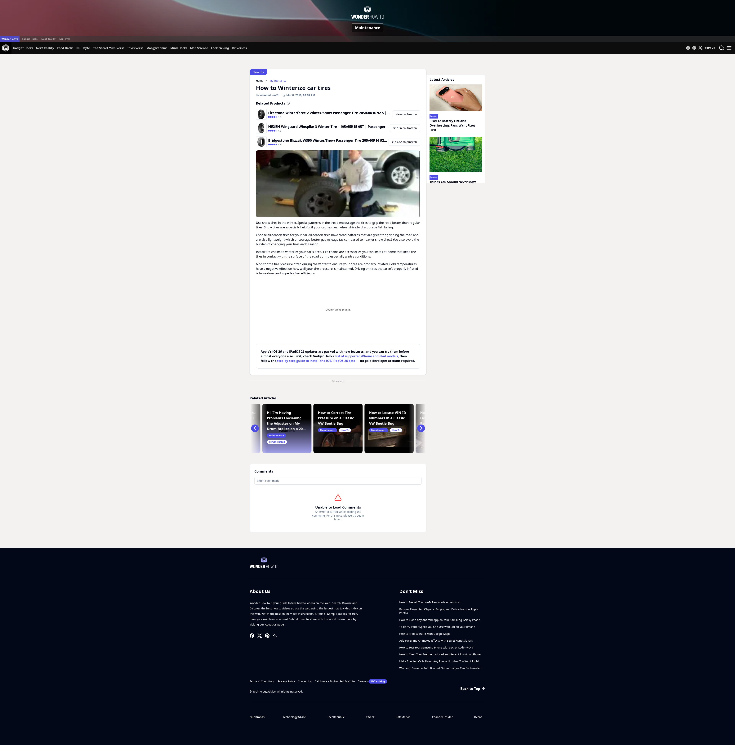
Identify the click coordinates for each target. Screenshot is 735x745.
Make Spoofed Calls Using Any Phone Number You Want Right (439, 661)
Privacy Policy (286, 681)
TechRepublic (336, 717)
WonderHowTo (10, 39)
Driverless (239, 48)
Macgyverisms (156, 48)
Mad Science (199, 48)
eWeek (370, 717)
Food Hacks (65, 48)
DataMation (403, 717)
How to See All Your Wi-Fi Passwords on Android (430, 602)
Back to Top (470, 688)
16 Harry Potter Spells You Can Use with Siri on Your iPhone (437, 627)
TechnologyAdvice (294, 717)
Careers (371, 681)
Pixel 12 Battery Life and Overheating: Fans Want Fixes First (452, 125)
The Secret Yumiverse (108, 48)
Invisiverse (135, 48)
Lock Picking (220, 48)
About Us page (275, 624)
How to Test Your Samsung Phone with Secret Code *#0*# (436, 647)
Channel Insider (442, 717)
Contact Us (305, 681)
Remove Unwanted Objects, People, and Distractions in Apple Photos (438, 611)
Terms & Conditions (262, 681)
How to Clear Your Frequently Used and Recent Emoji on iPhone (440, 654)
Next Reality (48, 39)
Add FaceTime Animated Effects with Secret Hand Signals (436, 640)
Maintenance (367, 27)
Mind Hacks (178, 48)
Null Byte (64, 39)
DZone (478, 717)
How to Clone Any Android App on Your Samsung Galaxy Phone (439, 620)
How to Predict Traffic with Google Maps (424, 633)
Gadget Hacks (30, 39)
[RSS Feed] (275, 635)
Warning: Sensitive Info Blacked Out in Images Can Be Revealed (440, 668)
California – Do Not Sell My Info (335, 681)
